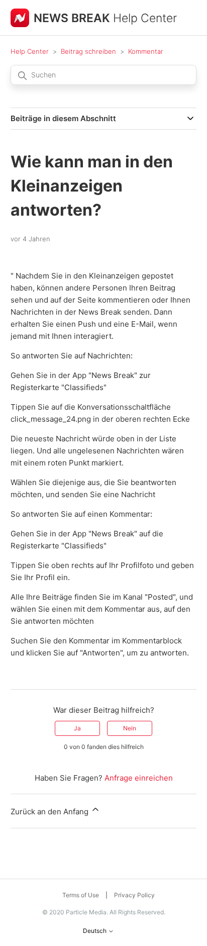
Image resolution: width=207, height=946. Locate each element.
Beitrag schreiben (88, 51)
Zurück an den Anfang (50, 811)
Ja (77, 728)
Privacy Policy (134, 895)
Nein (129, 728)
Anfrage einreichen (139, 778)
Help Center (30, 51)
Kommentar (145, 51)
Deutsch (95, 930)
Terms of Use (80, 895)
